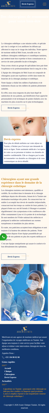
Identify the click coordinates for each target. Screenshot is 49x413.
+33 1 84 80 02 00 (12, 357)
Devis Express (28, 4)
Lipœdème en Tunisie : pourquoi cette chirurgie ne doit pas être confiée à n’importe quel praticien (24, 390)
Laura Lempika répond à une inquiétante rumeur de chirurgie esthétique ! (24, 395)
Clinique (8, 371)
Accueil (7, 368)
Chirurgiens (9, 374)
